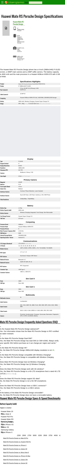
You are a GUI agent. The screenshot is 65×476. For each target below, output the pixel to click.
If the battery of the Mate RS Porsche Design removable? (21, 393)
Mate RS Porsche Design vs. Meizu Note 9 (16, 452)
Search (27, 3)
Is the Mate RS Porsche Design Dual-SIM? (16, 338)
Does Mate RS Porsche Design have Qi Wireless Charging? (22, 362)
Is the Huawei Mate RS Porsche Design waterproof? (19, 329)
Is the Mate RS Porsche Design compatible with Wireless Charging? (25, 355)
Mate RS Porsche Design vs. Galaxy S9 (15, 449)
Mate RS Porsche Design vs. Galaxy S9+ (15, 459)
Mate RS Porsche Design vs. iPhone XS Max (16, 456)
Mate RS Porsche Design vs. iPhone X (14, 445)
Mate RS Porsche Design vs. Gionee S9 (15, 463)
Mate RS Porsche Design (18, 23)
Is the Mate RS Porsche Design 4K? (13, 348)
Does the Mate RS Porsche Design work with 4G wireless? (22, 369)
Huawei (15, 22)
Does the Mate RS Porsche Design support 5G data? (20, 378)
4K (53, 350)
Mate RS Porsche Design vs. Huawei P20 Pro (17, 442)
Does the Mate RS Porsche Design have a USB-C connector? (23, 386)
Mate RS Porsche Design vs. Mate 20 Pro (15, 438)
